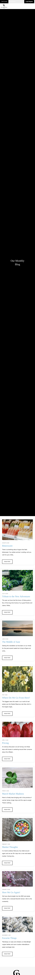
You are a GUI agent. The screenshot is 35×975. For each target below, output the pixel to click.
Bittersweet (7, 546)
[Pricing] (17, 729)
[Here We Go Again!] (17, 879)
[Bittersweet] (17, 529)
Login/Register (29, 1)
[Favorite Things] (17, 924)
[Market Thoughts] (17, 829)
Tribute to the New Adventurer (16, 596)
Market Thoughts (10, 847)
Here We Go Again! (11, 892)
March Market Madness (13, 794)
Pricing (5, 743)
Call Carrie (4, 1)
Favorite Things (9, 938)
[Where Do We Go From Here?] (17, 679)
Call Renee (13, 1)
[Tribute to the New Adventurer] (17, 580)
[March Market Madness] (17, 777)
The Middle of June (11, 642)
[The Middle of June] (17, 628)
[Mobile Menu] (32, 6)
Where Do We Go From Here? (16, 698)
